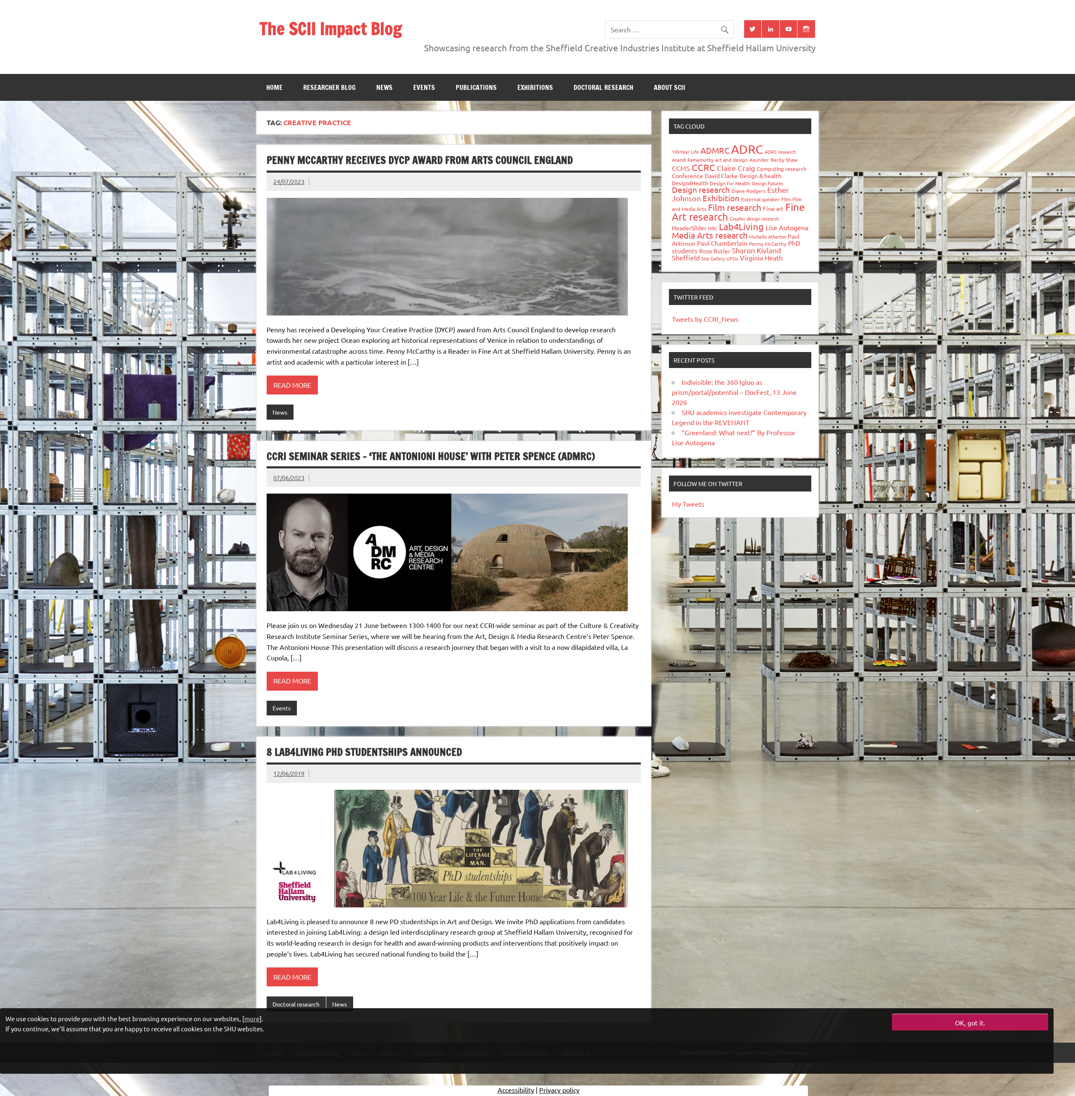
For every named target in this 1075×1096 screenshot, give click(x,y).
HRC (712, 228)
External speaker (760, 199)
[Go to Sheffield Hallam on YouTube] (788, 29)
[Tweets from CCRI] (753, 29)
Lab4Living (741, 226)
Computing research (781, 168)
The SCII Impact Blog (331, 28)
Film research (734, 207)
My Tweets (688, 503)
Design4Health (690, 183)
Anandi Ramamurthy (692, 159)
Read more (292, 385)
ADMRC (714, 150)
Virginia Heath (761, 257)
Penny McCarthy (768, 243)
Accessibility (516, 1089)
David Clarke (721, 175)
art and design (731, 159)
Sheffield (686, 257)
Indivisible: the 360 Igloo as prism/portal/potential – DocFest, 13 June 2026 (734, 392)
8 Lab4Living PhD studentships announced (364, 752)
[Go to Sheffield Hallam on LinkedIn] (770, 29)
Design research (701, 189)
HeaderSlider (689, 227)
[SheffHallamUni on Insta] (806, 29)
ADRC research (780, 151)
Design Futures (767, 183)
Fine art (773, 208)
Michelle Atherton (767, 236)
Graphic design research (754, 218)
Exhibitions (535, 87)
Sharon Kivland (756, 250)
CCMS (681, 168)
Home (274, 87)
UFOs (732, 258)
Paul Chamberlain (722, 243)
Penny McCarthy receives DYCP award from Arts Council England (420, 160)
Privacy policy (559, 1089)
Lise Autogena (787, 227)
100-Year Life (685, 151)
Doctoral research (603, 87)
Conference (687, 175)
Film (786, 199)
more (252, 1018)
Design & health (760, 175)
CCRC (703, 167)
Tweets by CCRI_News (705, 319)
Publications (476, 87)
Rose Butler (714, 251)
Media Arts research (709, 235)
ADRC (747, 149)
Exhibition (721, 198)
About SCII (669, 87)
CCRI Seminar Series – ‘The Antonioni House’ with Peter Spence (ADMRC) (431, 456)
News (384, 87)
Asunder (759, 159)
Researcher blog (329, 87)
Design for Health (730, 183)
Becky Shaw (784, 159)
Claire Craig (736, 167)
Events (424, 87)
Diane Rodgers (749, 190)
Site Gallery (713, 258)
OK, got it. (970, 1022)
